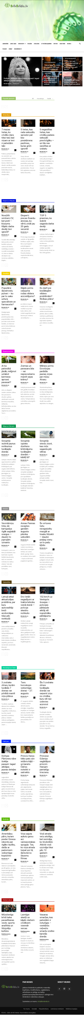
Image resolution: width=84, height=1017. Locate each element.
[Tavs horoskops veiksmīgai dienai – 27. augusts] (28, 676)
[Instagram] (64, 989)
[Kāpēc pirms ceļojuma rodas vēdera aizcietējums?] (28, 281)
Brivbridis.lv (5, 149)
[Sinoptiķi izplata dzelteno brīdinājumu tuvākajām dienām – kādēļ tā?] (28, 434)
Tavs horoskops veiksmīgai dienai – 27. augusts (27, 688)
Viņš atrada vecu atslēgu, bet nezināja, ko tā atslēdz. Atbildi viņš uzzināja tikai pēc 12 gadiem (46, 843)
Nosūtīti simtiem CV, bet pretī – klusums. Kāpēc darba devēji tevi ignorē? (8, 223)
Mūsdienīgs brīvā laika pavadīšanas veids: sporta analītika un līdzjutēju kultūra (8, 922)
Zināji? (10, 49)
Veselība (29, 43)
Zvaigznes (36, 43)
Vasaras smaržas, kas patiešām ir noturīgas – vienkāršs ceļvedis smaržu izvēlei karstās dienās (47, 925)
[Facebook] (59, 989)
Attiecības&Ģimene (46, 43)
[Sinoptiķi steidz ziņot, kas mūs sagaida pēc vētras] (47, 434)
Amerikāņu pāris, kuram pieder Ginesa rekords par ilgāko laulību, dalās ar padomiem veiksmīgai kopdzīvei (8, 844)
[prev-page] (3, 106)
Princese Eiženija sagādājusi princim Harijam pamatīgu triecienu (45, 764)
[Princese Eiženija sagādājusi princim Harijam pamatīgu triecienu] (47, 749)
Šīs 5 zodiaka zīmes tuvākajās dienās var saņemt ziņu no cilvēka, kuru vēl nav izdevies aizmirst (46, 693)
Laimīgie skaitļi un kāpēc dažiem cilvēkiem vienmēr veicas (28, 921)
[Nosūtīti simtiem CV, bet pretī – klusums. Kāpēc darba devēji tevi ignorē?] (9, 209)
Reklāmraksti (18, 49)
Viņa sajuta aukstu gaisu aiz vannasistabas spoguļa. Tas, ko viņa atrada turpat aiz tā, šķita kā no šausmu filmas (28, 846)
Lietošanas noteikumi (57, 1009)
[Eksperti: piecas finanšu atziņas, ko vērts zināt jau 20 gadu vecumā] (28, 209)
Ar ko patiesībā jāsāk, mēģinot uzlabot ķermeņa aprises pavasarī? (9, 374)
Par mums (27, 1009)
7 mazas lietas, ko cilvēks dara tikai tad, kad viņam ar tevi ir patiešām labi (8, 137)
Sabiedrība (5, 43)
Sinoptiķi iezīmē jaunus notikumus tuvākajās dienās (8, 446)
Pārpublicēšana (44, 1009)
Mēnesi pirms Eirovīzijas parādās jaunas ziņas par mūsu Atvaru (47, 373)
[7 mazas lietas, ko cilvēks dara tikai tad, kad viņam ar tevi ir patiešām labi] (52, 64)
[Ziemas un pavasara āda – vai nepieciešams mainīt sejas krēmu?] (28, 359)
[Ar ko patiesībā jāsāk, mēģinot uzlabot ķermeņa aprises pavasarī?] (9, 359)
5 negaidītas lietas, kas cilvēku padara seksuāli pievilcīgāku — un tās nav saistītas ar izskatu (47, 139)
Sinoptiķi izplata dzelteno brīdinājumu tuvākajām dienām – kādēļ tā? (26, 449)
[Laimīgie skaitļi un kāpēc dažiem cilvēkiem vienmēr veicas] (28, 908)
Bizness (69, 43)
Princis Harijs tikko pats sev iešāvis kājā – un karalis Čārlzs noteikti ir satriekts (28, 764)
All (33, 98)
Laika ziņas (13, 43)
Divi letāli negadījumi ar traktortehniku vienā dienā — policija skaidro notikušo (28, 604)
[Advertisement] (42, 24)
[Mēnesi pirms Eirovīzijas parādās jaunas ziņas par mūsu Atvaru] (47, 359)
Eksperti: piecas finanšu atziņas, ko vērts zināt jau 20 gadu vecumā (28, 222)
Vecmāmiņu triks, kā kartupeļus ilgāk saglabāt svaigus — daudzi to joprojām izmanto (9, 533)
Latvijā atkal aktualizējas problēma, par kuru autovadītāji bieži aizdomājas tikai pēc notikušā (8, 607)
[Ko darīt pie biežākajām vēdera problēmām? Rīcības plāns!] (47, 281)
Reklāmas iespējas (71, 1009)
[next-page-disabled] (6, 106)
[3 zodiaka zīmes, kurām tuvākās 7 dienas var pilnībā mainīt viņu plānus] (72, 79)
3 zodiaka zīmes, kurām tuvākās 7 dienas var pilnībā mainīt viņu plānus (8, 689)
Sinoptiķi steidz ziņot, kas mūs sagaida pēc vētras (46, 446)
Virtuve (55, 43)
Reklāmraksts (6, 934)
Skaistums (62, 43)
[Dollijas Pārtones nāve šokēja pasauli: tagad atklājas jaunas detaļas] (22, 71)
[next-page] (6, 179)
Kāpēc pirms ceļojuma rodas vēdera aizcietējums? (28, 292)
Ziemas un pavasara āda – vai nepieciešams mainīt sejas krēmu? (28, 373)
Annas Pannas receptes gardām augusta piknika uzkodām (28, 530)
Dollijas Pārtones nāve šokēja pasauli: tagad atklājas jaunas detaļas (9, 763)
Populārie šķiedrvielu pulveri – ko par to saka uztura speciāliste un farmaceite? (9, 296)
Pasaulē (5, 49)
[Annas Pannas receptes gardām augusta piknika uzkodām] (28, 517)
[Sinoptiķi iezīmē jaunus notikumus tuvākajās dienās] (9, 434)
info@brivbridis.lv (43, 1001)
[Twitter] (69, 989)
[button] (79, 44)
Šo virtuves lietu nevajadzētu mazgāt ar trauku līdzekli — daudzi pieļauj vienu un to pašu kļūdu (47, 534)
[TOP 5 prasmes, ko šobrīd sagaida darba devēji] (47, 209)
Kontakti (34, 1009)
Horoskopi (21, 43)
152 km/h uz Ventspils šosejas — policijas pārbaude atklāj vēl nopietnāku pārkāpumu (46, 606)
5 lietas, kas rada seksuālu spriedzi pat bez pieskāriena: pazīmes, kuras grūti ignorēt (28, 139)
